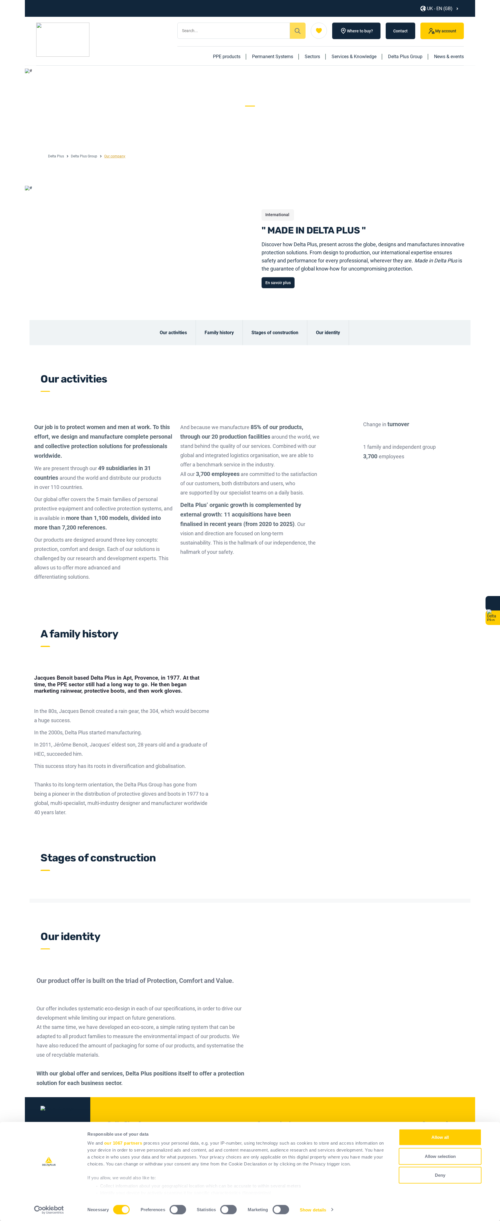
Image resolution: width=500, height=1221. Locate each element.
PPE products (226, 56)
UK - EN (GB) (440, 8)
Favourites (319, 31)
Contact (400, 31)
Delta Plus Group (405, 56)
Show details (313, 1209)
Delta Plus (56, 156)
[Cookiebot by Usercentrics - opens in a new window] (49, 1209)
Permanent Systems (272, 56)
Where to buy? (360, 31)
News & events (449, 56)
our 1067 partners (123, 1143)
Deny (440, 1175)
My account (445, 31)
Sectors (312, 56)
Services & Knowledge (354, 56)
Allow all (440, 1137)
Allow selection (440, 1156)
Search (298, 31)
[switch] (178, 1209)
